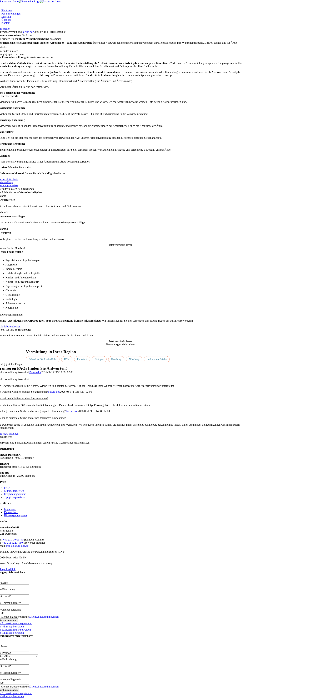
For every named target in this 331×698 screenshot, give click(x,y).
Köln (66, 359)
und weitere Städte (157, 359)
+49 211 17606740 (13, 539)
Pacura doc (28, 31)
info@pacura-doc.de (17, 545)
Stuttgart (99, 359)
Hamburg (116, 359)
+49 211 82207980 (12, 542)
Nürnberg (134, 359)
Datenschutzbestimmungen (44, 616)
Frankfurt (82, 359)
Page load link (8, 569)
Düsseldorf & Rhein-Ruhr (43, 359)
